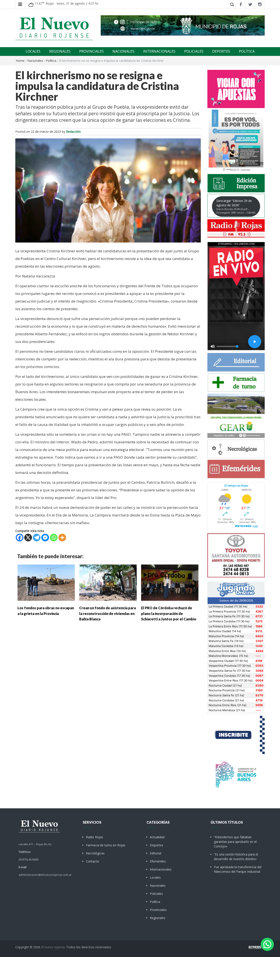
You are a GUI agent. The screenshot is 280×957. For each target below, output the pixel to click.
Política (51, 61)
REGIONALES (59, 51)
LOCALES (33, 51)
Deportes (156, 845)
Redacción (73, 131)
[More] (62, 537)
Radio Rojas (94, 837)
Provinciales (158, 910)
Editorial (155, 853)
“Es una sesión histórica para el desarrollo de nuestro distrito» (236, 856)
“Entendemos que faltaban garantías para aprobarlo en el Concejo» (235, 841)
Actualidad (157, 837)
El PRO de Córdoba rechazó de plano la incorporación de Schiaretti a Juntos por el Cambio (168, 613)
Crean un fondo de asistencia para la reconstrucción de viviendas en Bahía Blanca (107, 613)
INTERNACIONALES (159, 51)
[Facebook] (19, 537)
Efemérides (158, 861)
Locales (155, 877)
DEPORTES (221, 51)
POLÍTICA (247, 51)
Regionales (157, 918)
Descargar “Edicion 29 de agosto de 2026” (236, 206)
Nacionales (35, 61)
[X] (28, 537)
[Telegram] (36, 537)
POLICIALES (193, 51)
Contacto (92, 861)
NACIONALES (123, 51)
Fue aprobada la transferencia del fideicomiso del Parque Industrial (237, 869)
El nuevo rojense (53, 947)
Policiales (156, 894)
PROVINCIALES (91, 51)
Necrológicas (95, 853)
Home (20, 61)
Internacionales (161, 869)
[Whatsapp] (54, 537)
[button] (267, 944)
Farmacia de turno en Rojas (105, 845)
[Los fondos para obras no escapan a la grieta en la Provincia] (46, 582)
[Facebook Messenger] (45, 537)
